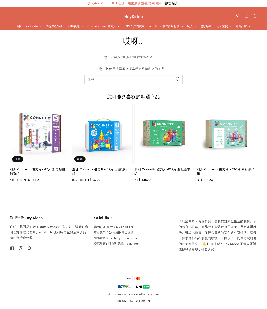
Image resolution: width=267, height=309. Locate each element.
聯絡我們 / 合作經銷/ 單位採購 (113, 232)
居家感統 (206, 26)
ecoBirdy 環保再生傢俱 (164, 26)
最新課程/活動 (55, 26)
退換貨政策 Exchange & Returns (115, 238)
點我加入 (171, 4)
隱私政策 (134, 301)
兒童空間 (222, 26)
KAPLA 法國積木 (134, 26)
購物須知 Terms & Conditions (114, 226)
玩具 (190, 26)
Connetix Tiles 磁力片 (101, 26)
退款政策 (146, 301)
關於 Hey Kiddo (27, 26)
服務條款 (121, 301)
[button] (238, 15)
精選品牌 (241, 26)
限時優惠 (74, 26)
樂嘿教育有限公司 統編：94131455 (116, 243)
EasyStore (153, 294)
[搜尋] (178, 79)
